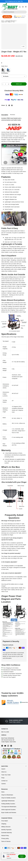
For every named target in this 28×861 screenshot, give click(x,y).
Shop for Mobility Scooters (8, 798)
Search (3, 769)
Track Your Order (6, 775)
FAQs (2, 777)
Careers (3, 783)
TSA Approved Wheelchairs (8, 806)
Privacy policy (5, 838)
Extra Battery (4, 73)
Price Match (4, 821)
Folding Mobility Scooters (8, 803)
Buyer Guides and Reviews (8, 812)
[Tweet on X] (6, 105)
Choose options (22, 856)
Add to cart (19, 84)
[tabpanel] (14, 377)
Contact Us (4, 780)
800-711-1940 (5, 732)
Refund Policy (5, 835)
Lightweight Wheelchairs (10, 20)
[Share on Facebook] (9, 105)
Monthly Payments (6, 829)
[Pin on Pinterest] (12, 105)
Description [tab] (4, 114)
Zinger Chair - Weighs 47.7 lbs (7, 21)
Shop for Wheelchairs (7, 795)
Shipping (3, 823)
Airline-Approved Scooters (8, 809)
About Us (3, 772)
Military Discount (5, 826)
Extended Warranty (6, 832)
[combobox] (14, 12)
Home (2, 20)
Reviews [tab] (12, 114)
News (2, 792)
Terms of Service (5, 841)
